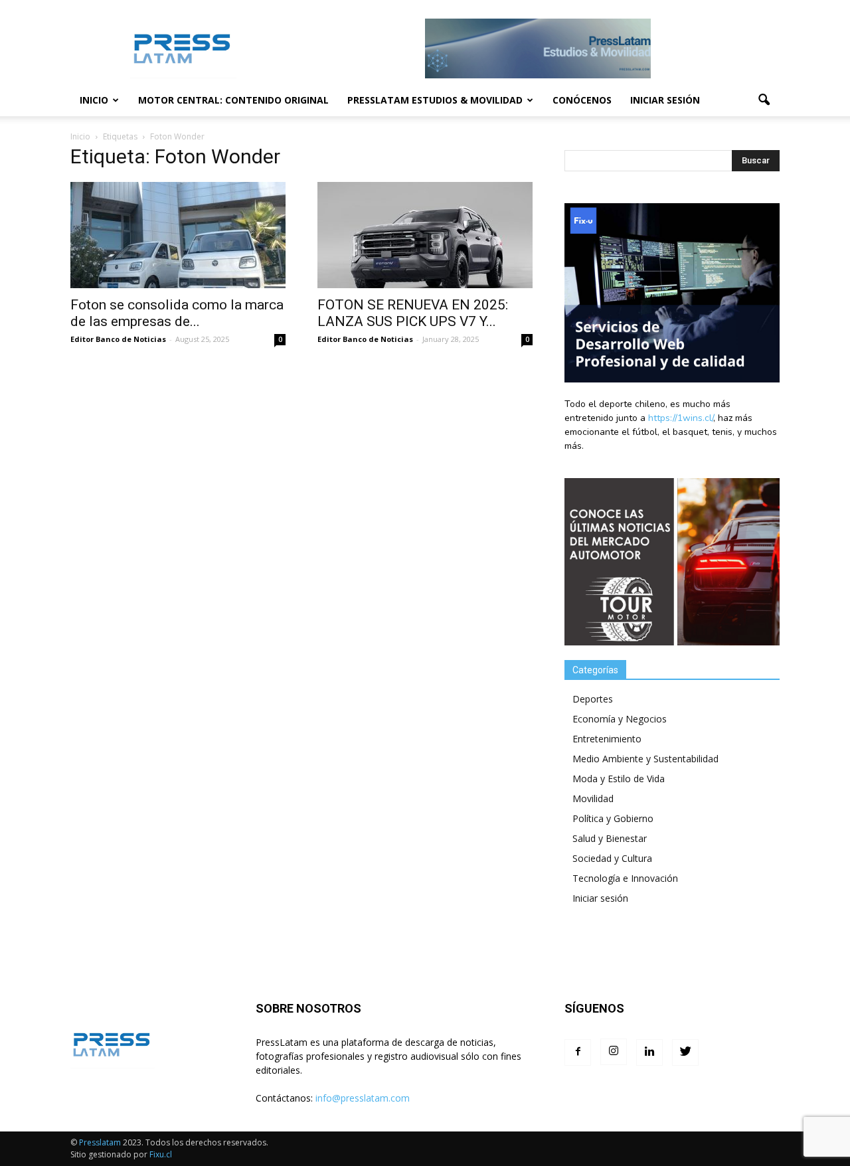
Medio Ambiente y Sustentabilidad (645, 758)
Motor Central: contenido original (233, 100)
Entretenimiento (606, 738)
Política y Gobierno (612, 818)
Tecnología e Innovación (625, 878)
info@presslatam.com (362, 1098)
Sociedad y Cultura (612, 858)
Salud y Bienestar (609, 838)
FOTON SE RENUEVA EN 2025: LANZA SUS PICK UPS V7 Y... (412, 313)
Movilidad (593, 798)
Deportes (592, 699)
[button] (764, 100)
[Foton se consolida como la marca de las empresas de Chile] (178, 235)
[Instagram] (613, 1052)
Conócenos (582, 100)
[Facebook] (577, 1052)
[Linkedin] (649, 1052)
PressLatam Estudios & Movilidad (435, 100)
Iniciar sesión (665, 100)
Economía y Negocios (619, 718)
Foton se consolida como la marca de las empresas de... (177, 313)
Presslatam (100, 1142)
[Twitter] (685, 1052)
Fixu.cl (160, 1154)
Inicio (94, 100)
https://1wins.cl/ (680, 418)
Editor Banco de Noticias (118, 339)
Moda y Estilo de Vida (618, 778)
